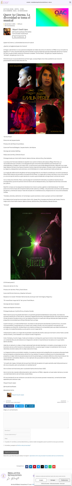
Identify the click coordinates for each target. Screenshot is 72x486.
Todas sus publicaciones (19, 37)
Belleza (35, 2)
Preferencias (64, 480)
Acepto (41, 480)
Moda (39, 2)
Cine (22, 9)
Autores (50, 2)
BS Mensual (46, 2)
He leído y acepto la (18, 445)
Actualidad (28, 2)
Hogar (37, 2)
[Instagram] (34, 476)
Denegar (53, 480)
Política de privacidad (54, 483)
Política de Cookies (45, 483)
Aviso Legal (62, 483)
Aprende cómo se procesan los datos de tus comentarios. (47, 455)
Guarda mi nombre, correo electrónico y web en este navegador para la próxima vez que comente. (34, 441)
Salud (33, 2)
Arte (17, 9)
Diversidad (42, 2)
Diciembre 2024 (10, 11)
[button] (70, 2)
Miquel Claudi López (18, 395)
